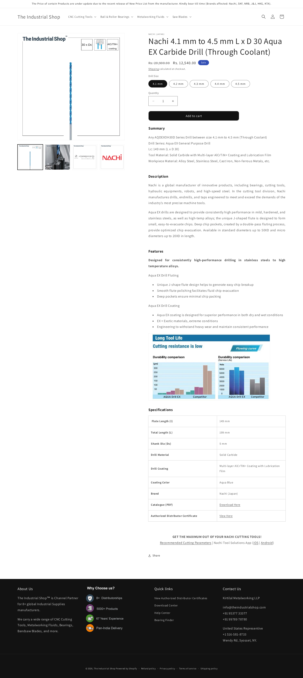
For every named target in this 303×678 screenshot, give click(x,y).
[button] (82, 16)
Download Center (166, 605)
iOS (255, 543)
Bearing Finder (164, 620)
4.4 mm (220, 84)
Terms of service (187, 668)
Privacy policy (167, 668)
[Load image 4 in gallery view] (112, 157)
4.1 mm (158, 84)
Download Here (230, 505)
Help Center (162, 613)
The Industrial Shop (104, 668)
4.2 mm (178, 84)
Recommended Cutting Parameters (185, 543)
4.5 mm (240, 84)
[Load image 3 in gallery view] (84, 157)
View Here (226, 516)
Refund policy (148, 668)
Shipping (153, 68)
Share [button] (156, 555)
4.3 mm (199, 84)
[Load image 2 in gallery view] (57, 157)
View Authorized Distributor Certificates (180, 598)
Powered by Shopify (126, 668)
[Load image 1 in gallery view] (30, 157)
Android (267, 543)
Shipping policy (209, 668)
